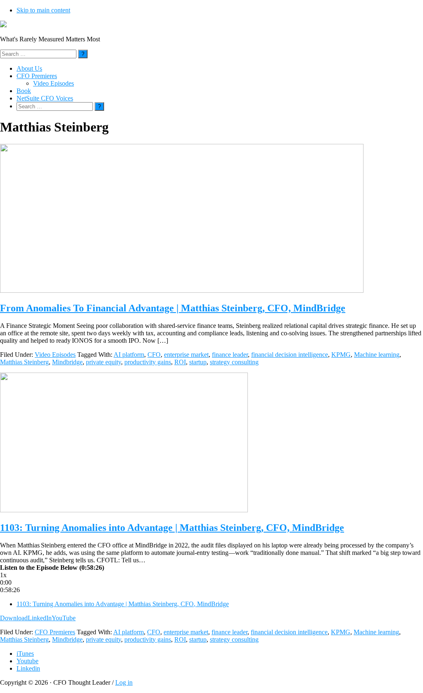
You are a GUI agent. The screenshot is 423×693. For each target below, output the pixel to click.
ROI (180, 362)
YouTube (64, 617)
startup (198, 362)
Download (14, 617)
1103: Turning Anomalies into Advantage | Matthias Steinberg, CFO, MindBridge (172, 527)
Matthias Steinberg (24, 362)
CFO (154, 354)
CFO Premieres (55, 632)
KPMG (341, 354)
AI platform (129, 354)
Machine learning (376, 354)
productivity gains (147, 362)
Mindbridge (67, 362)
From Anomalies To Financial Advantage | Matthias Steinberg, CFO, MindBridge (172, 308)
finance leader (230, 354)
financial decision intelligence (289, 354)
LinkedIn (40, 617)
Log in (124, 682)
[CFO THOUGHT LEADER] (3, 25)
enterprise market (186, 354)
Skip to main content (43, 10)
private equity (103, 362)
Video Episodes (55, 354)
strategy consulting (234, 362)
